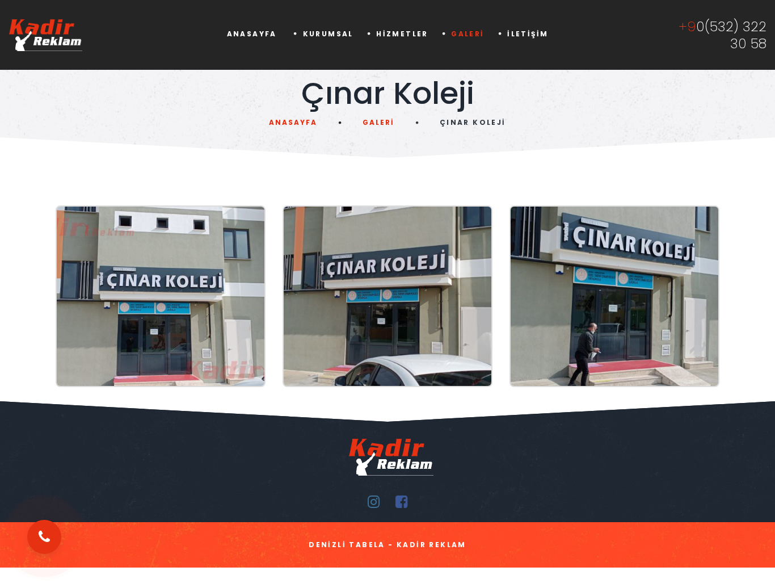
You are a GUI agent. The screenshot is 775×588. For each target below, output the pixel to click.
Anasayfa (253, 34)
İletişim (527, 34)
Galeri (467, 34)
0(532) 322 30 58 (722, 35)
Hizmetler (402, 34)
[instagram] (374, 502)
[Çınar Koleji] (161, 296)
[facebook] (401, 502)
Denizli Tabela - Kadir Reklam (387, 544)
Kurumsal (328, 34)
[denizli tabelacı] (65, 35)
